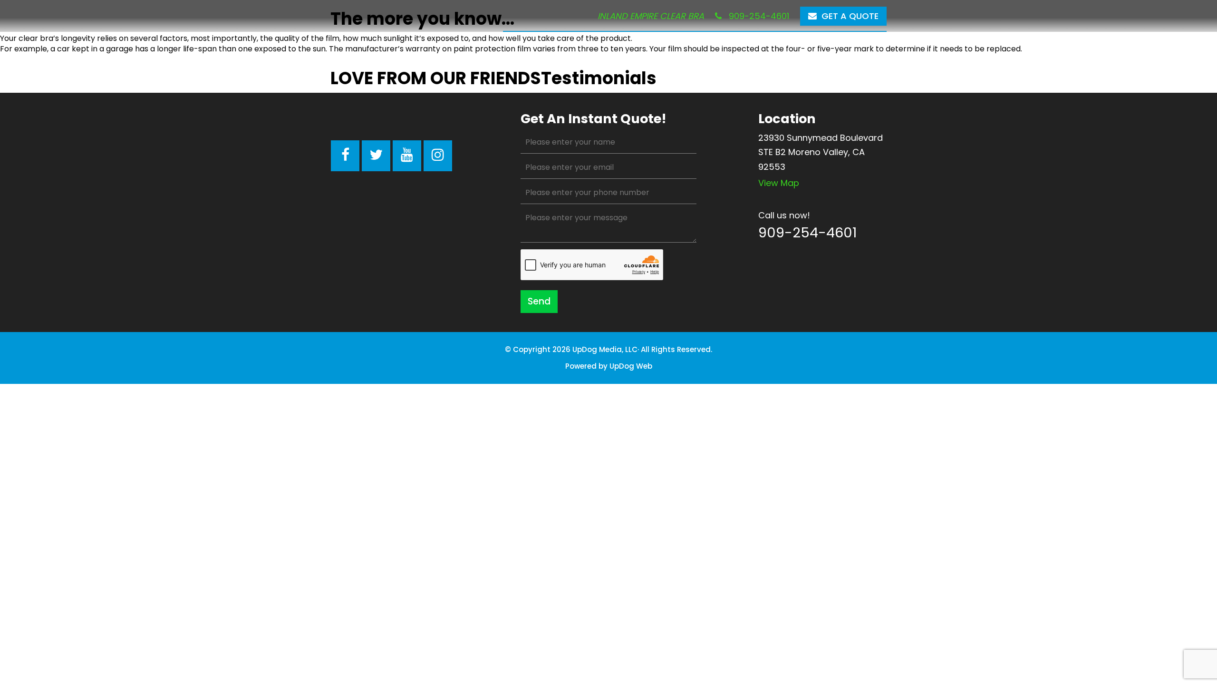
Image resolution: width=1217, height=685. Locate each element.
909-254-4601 (757, 16)
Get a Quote (850, 16)
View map (778, 183)
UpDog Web (630, 366)
